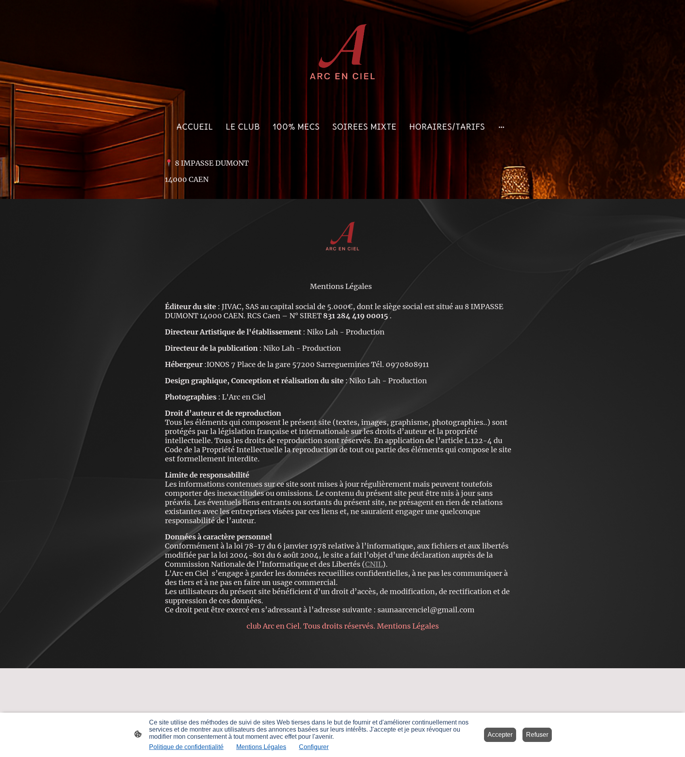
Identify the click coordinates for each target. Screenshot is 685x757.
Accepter (500, 734)
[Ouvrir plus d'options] (501, 126)
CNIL (374, 564)
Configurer (314, 747)
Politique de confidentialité (186, 747)
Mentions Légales (261, 747)
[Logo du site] (342, 55)
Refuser (537, 734)
